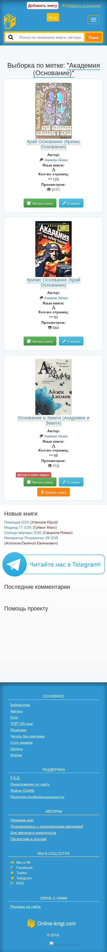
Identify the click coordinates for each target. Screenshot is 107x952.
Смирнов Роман (57, 532)
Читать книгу (42, 203)
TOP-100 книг (21, 723)
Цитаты (16, 748)
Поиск (94, 37)
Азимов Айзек (56, 159)
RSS (20, 883)
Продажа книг (22, 819)
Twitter (21, 873)
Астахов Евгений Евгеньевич (31, 542)
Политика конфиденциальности (37, 796)
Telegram (24, 878)
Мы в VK (23, 862)
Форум (16, 754)
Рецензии (18, 729)
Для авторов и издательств (33, 832)
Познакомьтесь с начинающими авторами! (46, 826)
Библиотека (20, 704)
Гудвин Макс (45, 527)
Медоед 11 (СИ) (18, 527)
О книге (73, 203)
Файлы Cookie (22, 790)
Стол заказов (21, 742)
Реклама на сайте (25, 906)
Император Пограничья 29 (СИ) (31, 537)
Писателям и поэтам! (28, 838)
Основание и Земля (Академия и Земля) (53, 420)
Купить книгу (55, 492)
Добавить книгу (42, 5)
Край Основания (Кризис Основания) (53, 144)
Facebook (24, 867)
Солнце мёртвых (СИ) (23, 532)
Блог (14, 717)
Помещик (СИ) (16, 521)
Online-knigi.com (56, 923)
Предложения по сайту (30, 784)
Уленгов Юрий (44, 521)
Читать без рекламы (27, 735)
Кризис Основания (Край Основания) (53, 282)
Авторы (16, 710)
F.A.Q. (15, 777)
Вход (53, 17)
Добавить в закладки (83, 5)
